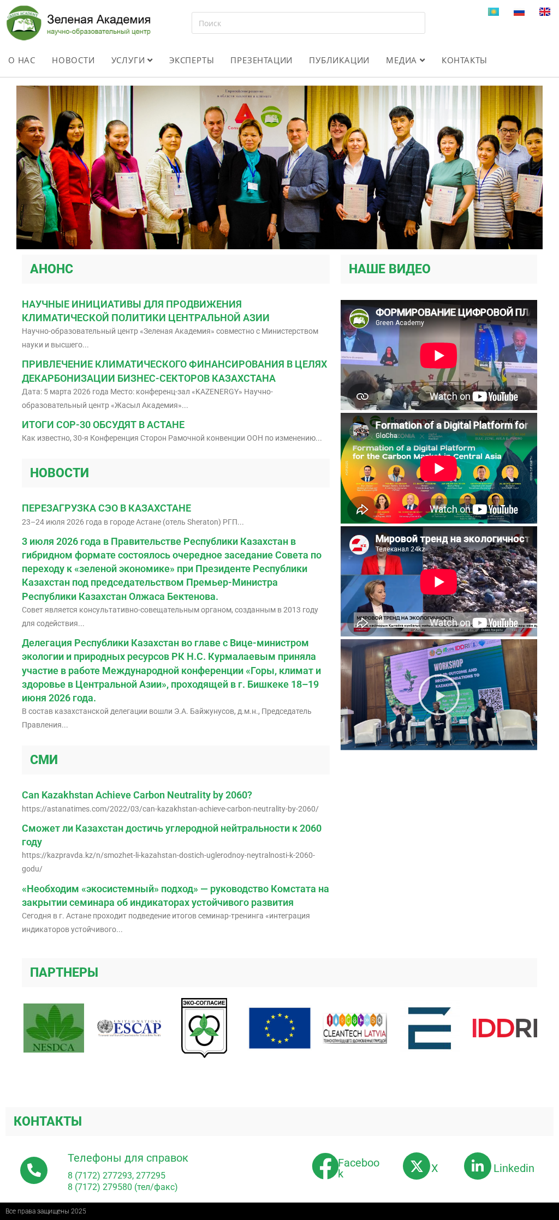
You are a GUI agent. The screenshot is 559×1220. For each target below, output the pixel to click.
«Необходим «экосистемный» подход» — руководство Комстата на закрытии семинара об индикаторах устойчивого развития (175, 895)
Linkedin (513, 1168)
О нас (21, 60)
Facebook (358, 1168)
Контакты (464, 60)
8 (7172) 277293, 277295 (116, 1175)
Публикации (339, 60)
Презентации (261, 60)
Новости (73, 60)
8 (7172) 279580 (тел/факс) (123, 1187)
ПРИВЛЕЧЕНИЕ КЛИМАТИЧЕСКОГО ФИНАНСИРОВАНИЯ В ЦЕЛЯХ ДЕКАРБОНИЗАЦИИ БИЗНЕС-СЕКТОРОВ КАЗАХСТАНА (174, 370)
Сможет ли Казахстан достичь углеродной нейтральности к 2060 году (172, 835)
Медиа (403, 60)
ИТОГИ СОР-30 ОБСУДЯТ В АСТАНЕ (103, 424)
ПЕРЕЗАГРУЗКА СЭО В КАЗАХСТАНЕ (106, 508)
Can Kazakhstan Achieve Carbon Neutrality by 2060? (137, 795)
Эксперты (191, 60)
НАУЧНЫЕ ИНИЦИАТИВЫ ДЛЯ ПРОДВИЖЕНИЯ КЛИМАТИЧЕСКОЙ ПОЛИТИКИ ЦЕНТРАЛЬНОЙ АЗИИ (146, 310)
